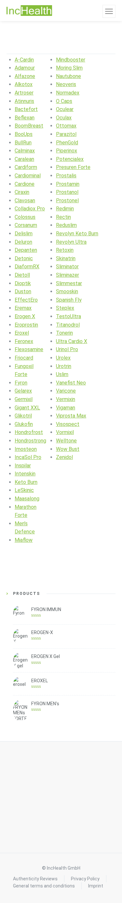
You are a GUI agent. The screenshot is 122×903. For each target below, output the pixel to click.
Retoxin (65, 250)
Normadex (67, 93)
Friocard (24, 358)
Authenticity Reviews (35, 878)
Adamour (25, 68)
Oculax (64, 118)
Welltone (66, 441)
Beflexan (24, 118)
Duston (23, 291)
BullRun (23, 142)
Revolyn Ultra (71, 242)
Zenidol (64, 457)
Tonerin (64, 333)
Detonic (24, 258)
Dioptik (23, 283)
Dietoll (22, 275)
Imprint (95, 885)
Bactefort (26, 109)
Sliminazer (67, 275)
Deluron (23, 242)
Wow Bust (67, 449)
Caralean (24, 159)
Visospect (67, 424)
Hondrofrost (29, 432)
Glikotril (23, 416)
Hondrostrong (30, 441)
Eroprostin (26, 325)
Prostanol (67, 192)
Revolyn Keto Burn (77, 233)
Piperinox (66, 151)
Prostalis (66, 176)
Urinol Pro (67, 349)
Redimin (65, 209)
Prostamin (67, 184)
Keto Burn (26, 482)
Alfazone (25, 76)
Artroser (24, 93)
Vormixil (65, 432)
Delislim (24, 233)
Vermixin (65, 399)
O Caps (64, 101)
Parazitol (66, 134)
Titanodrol (68, 325)
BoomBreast (29, 126)
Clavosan (25, 200)
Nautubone (68, 76)
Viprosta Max (71, 416)
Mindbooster (70, 60)
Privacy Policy (85, 878)
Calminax (25, 151)
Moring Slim (69, 68)
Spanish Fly (69, 300)
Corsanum (26, 225)
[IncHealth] (29, 10)
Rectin (63, 217)
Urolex (63, 358)
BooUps (24, 134)
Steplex (65, 308)
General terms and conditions (44, 885)
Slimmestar (69, 283)
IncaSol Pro (28, 457)
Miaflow (24, 540)
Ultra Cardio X (71, 341)
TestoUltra (68, 316)
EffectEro (26, 300)
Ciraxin (22, 192)
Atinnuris (24, 101)
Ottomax (66, 126)
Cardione (24, 184)
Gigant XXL (27, 408)
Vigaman (65, 408)
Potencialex (70, 159)
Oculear (65, 109)
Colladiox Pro (30, 209)
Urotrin (63, 366)
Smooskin (67, 291)
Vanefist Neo (71, 383)
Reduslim (66, 225)
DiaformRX (27, 266)
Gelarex (23, 391)
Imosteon (26, 449)
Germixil (24, 399)
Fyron (21, 383)
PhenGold (67, 142)
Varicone (66, 391)
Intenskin (25, 474)
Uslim (62, 374)
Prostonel (67, 200)
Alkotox (24, 84)
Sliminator (67, 266)
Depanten (26, 250)
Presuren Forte (73, 167)
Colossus (25, 217)
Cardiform (26, 167)
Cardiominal (28, 176)
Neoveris (66, 84)
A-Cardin (24, 60)
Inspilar (23, 466)
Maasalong (27, 499)
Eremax (23, 308)
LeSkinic (24, 490)
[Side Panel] (108, 11)
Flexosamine (29, 349)
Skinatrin (65, 258)
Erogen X (25, 316)
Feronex (24, 341)
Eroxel (22, 333)
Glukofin (24, 424)
